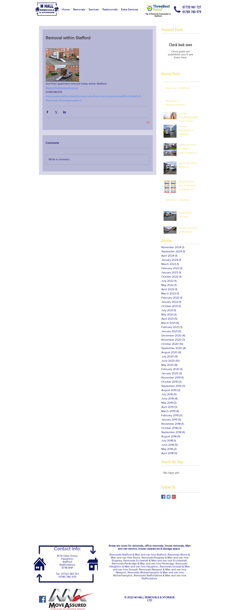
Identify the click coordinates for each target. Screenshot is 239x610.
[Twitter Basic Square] (169, 497)
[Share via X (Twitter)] (56, 112)
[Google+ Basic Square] (174, 497)
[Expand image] (62, 65)
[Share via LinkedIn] (64, 112)
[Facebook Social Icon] (42, 599)
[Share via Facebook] (47, 112)
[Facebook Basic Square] (163, 497)
